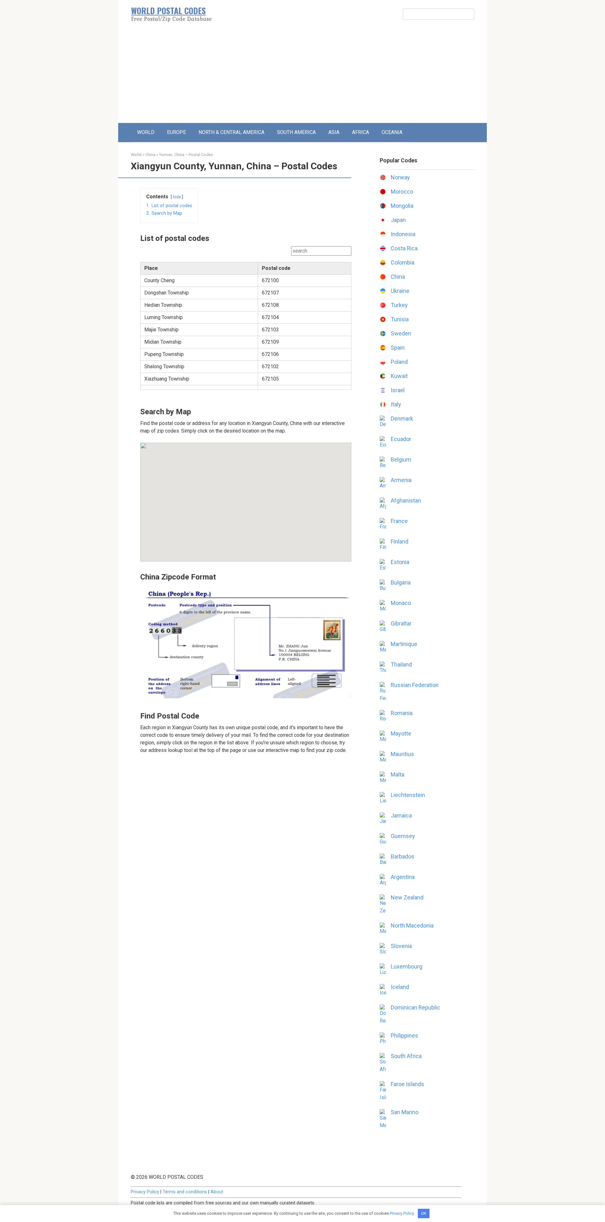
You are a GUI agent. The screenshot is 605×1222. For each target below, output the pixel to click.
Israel (398, 390)
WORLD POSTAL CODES (168, 10)
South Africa (406, 1056)
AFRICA (360, 132)
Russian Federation (415, 685)
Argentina (403, 877)
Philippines (404, 1035)
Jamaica (401, 815)
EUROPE (176, 132)
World (136, 154)
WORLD (145, 132)
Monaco (401, 603)
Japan (398, 220)
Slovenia (401, 946)
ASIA (333, 132)
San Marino (404, 1112)
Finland (399, 541)
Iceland (400, 987)
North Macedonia (412, 925)
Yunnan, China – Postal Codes (186, 154)
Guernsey (403, 836)
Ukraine (400, 291)
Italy (396, 404)
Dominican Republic (415, 1007)
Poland (399, 361)
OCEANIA (392, 132)
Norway (400, 177)
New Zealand (407, 897)
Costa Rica (404, 248)
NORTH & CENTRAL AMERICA (231, 132)
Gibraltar (401, 623)
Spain (398, 347)
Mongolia (402, 205)
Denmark (402, 418)
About (216, 1192)
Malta (397, 774)
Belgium (401, 459)
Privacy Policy (145, 1192)
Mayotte (401, 733)
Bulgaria (401, 582)
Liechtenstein (408, 795)
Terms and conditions (185, 1192)
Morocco (402, 191)
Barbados (402, 856)
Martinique (404, 644)
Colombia (402, 262)
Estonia (400, 562)
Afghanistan (406, 500)
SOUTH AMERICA (296, 132)
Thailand (401, 664)
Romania (401, 713)
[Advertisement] (302, 76)
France (399, 521)
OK (423, 1213)
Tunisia (400, 319)
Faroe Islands (407, 1084)
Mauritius (402, 754)
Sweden (401, 333)
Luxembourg (406, 966)
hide (177, 197)
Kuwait (399, 376)
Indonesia (403, 234)
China (150, 154)
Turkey (399, 305)
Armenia (401, 480)
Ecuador (401, 439)
